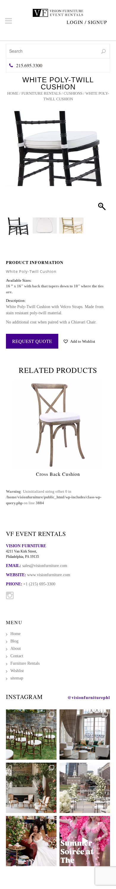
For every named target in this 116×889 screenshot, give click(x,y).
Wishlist (17, 671)
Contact (16, 656)
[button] (100, 170)
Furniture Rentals (41, 93)
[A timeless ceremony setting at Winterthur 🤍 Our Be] (31, 734)
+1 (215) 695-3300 (39, 584)
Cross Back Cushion (58, 474)
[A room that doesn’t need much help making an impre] (84, 734)
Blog (14, 641)
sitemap (16, 678)
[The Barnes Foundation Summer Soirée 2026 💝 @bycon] (84, 841)
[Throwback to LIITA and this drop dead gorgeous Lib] (31, 841)
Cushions (73, 93)
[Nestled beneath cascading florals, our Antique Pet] (31, 788)
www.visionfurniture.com (48, 575)
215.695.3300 (29, 65)
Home (12, 93)
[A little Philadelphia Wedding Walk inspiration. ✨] (84, 788)
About (15, 648)
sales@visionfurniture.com (44, 565)
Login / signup (87, 22)
